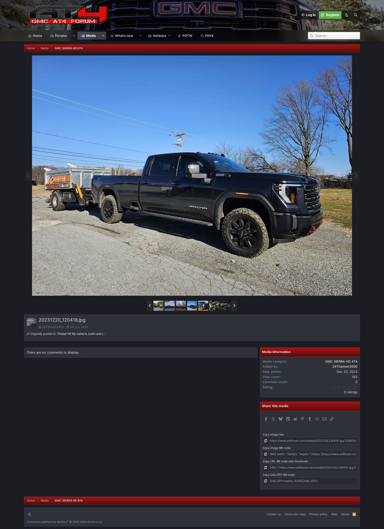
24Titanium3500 (53, 327)
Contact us (274, 514)
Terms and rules (295, 514)
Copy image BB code (276, 448)
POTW (187, 36)
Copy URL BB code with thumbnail (285, 461)
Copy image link (273, 434)
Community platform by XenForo (65, 521)
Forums (61, 36)
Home (37, 36)
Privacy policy (318, 514)
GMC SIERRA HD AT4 (341, 361)
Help (334, 514)
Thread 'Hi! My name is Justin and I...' (81, 333)
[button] (346, 15)
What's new (124, 36)
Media (91, 36)
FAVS (209, 36)
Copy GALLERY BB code (278, 474)
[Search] (355, 15)
